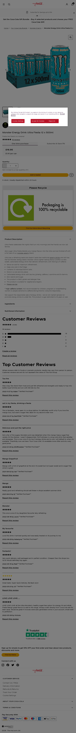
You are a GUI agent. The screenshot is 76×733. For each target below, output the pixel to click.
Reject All (52, 121)
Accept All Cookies (38, 121)
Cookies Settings (17, 121)
